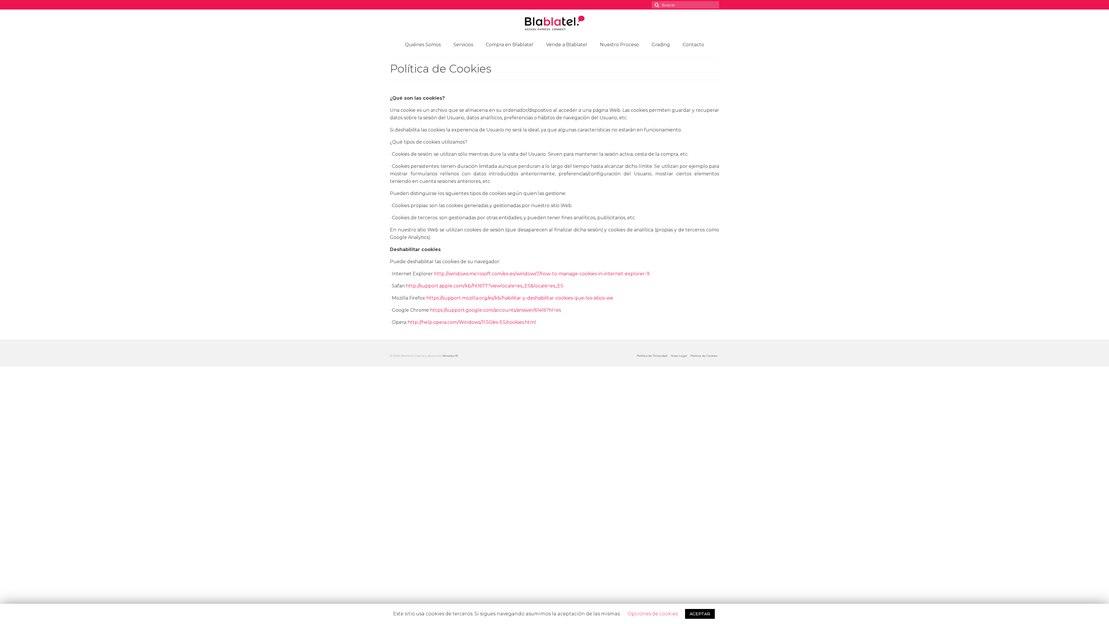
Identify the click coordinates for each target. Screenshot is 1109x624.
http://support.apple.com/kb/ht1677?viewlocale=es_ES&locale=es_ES (484, 286)
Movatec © (450, 356)
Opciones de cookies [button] (653, 613)
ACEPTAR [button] (700, 613)
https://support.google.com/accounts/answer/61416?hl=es (495, 310)
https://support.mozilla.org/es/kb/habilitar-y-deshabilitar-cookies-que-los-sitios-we (519, 298)
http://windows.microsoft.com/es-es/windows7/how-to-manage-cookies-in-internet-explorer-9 (542, 273)
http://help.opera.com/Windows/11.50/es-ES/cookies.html (471, 322)
